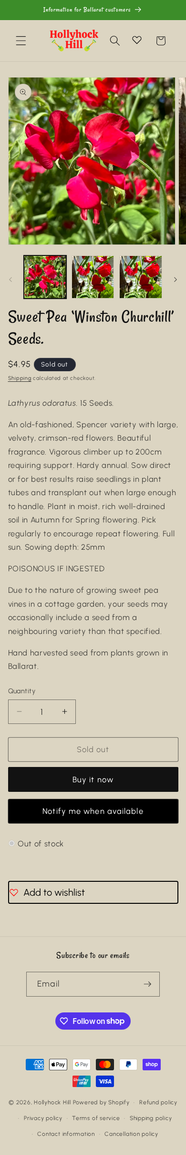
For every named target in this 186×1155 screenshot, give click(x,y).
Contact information (66, 1134)
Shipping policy (151, 1118)
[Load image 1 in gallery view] (45, 276)
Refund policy (158, 1102)
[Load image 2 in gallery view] (93, 276)
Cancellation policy (131, 1134)
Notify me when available (92, 811)
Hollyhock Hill (52, 1102)
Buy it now (93, 779)
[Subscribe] (147, 984)
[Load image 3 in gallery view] (140, 276)
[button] (21, 40)
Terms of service (96, 1118)
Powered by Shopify (101, 1102)
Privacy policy (43, 1118)
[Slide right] (175, 279)
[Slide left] (10, 279)
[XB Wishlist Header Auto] (136, 39)
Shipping (19, 378)
